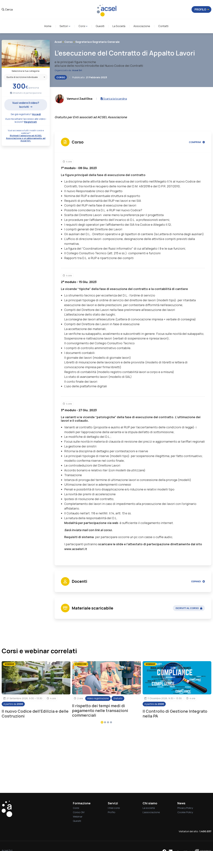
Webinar (77, 816)
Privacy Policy (185, 808)
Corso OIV (79, 812)
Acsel (58, 42)
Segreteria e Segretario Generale (97, 42)
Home (47, 26)
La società (149, 808)
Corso (68, 42)
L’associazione (151, 812)
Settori (64, 26)
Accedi (36, 114)
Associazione (141, 26)
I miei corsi (114, 808)
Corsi (82, 26)
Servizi (113, 803)
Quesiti (100, 26)
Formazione (82, 803)
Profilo (111, 812)
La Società (118, 26)
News (181, 803)
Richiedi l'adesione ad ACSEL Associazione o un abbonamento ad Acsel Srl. (25, 138)
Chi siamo (150, 803)
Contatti (163, 26)
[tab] (102, 722)
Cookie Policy (185, 812)
